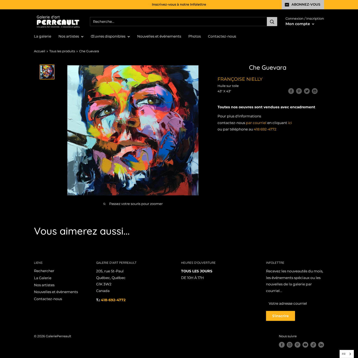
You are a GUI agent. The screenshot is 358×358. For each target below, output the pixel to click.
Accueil (39, 51)
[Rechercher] (272, 21)
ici (290, 123)
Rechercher (44, 271)
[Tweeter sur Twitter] (307, 91)
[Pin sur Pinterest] (299, 91)
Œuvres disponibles (108, 36)
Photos (194, 36)
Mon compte (298, 24)
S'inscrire (280, 316)
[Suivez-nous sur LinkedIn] (321, 345)
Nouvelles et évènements (56, 292)
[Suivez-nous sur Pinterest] (297, 345)
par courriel (256, 123)
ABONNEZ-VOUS (305, 4)
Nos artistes (68, 36)
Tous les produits (62, 51)
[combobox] (347, 354)
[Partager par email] (315, 91)
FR (343, 354)
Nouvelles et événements (159, 36)
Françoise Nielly (240, 79)
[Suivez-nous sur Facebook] (282, 345)
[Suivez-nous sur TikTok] (313, 345)
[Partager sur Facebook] (291, 91)
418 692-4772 (265, 129)
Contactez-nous (222, 36)
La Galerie (42, 278)
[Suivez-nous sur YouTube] (305, 345)
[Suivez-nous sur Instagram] (290, 345)
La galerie (42, 36)
